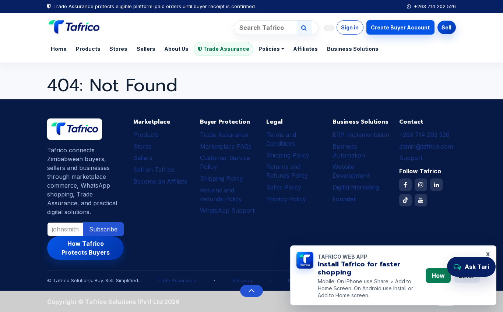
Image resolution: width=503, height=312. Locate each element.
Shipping (242, 280)
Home (59, 49)
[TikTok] (405, 200)
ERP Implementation (361, 134)
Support (410, 158)
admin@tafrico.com (426, 146)
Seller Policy (283, 187)
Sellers (146, 49)
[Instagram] (421, 184)
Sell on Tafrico (154, 169)
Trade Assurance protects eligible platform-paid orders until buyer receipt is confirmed (154, 6)
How (438, 275)
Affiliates (305, 49)
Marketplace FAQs (226, 146)
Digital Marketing (356, 187)
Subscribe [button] (103, 229)
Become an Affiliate (160, 181)
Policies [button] (269, 49)
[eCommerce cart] (329, 28)
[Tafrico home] (74, 27)
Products (88, 49)
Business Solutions (353, 49)
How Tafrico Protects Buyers (85, 248)
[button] (251, 291)
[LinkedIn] (436, 184)
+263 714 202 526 (435, 6)
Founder (344, 199)
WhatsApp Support (227, 210)
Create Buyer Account (400, 27)
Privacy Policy (286, 199)
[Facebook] (405, 184)
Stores (118, 49)
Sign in (350, 27)
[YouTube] (421, 200)
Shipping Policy (221, 178)
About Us (176, 49)
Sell (446, 27)
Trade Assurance (226, 49)
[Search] (304, 27)
